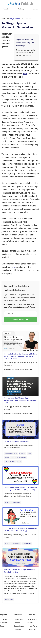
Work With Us (32, 619)
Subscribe (3, 619)
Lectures (35, 9)
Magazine (6, 9)
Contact (30, 622)
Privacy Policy (32, 626)
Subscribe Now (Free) (20, 319)
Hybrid (7, 457)
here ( (13, 267)
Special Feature (27, 543)
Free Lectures (18, 619)
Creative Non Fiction (11, 454)
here (25, 74)
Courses (17, 622)
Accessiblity (31, 629)
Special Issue (9, 599)
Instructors (17, 629)
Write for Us (4, 622)
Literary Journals (10, 461)
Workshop (21, 9)
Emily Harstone (14, 19)
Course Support (19, 626)
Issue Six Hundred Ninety (18, 457)
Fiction (30, 454)
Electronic (22, 454)
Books (2, 626)
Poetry (19, 461)
